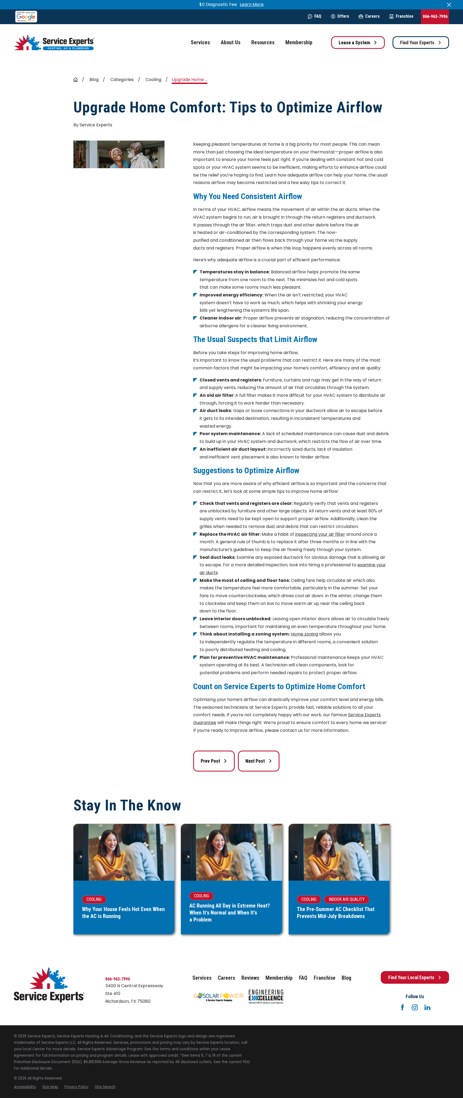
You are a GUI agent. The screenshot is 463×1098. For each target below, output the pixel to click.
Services (201, 978)
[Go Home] (75, 80)
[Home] (54, 42)
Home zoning (304, 634)
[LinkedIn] (427, 1007)
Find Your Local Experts (411, 977)
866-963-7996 (435, 16)
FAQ (317, 16)
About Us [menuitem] (230, 42)
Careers (372, 16)
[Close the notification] (449, 5)
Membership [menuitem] (298, 42)
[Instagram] (415, 1007)
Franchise (404, 16)
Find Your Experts (417, 42)
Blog (346, 978)
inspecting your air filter (320, 534)
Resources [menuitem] (262, 42)
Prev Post (210, 761)
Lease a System (354, 42)
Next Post (255, 761)
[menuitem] (25, 1087)
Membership (279, 978)
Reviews (250, 978)
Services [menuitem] (200, 42)
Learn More (252, 4)
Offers (343, 16)
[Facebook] (402, 1007)
